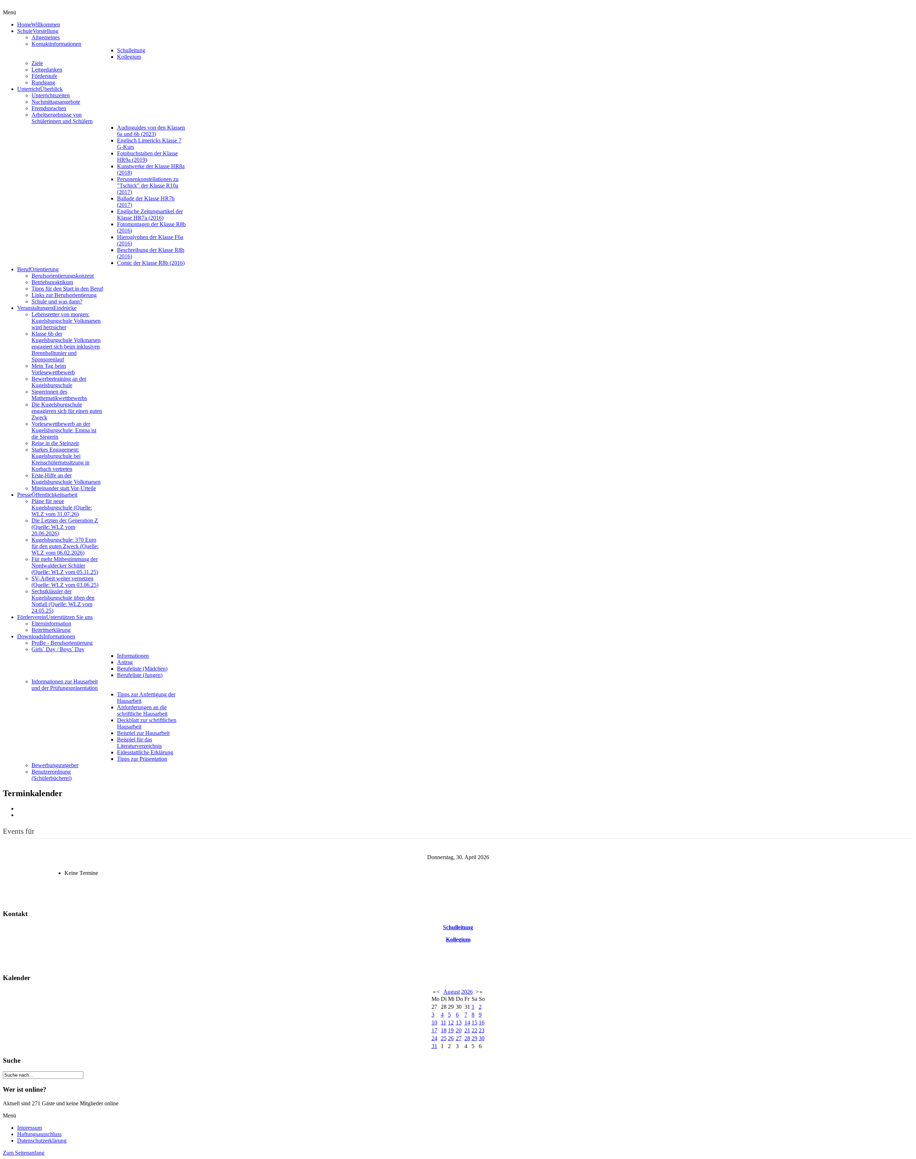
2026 (467, 992)
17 (434, 1030)
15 (474, 1022)
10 (434, 1022)
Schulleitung (458, 927)
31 (434, 1046)
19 (451, 1030)
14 (467, 1022)
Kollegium (458, 939)
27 (459, 1038)
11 (443, 1022)
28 (467, 1038)
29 (474, 1038)
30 (481, 1038)
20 (459, 1030)
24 (434, 1038)
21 (467, 1030)
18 (444, 1030)
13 (459, 1022)
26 (451, 1038)
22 (474, 1030)
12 (451, 1022)
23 (481, 1030)
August (451, 992)
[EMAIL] (19, 815)
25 (444, 1038)
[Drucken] (19, 808)
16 (481, 1022)
